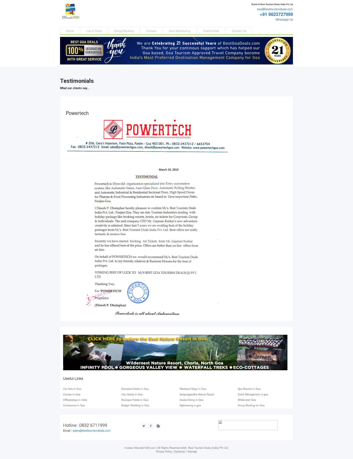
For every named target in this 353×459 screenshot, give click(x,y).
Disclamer (179, 451)
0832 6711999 (93, 425)
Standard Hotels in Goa (135, 389)
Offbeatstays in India (75, 400)
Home (70, 31)
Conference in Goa (74, 405)
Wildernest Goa (247, 400)
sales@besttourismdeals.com (92, 430)
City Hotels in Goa (132, 394)
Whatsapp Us (284, 19)
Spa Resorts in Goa (249, 389)
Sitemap (192, 451)
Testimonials (211, 31)
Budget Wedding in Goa (135, 405)
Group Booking (124, 31)
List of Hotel (94, 31)
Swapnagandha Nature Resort (197, 394)
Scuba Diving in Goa (191, 400)
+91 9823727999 (276, 14)
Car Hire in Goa (72, 389)
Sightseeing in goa (190, 405)
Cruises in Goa (71, 394)
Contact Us (239, 31)
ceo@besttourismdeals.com (275, 9)
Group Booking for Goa (251, 405)
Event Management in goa (253, 394)
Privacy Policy (164, 451)
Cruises (151, 31)
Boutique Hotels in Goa (134, 400)
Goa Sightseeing (179, 31)
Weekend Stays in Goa (193, 389)
